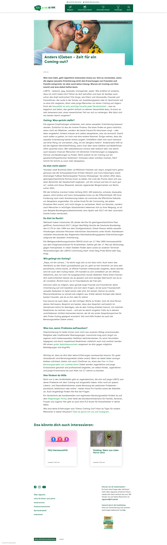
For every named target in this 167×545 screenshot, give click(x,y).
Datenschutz (39, 503)
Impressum (38, 514)
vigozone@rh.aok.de (110, 499)
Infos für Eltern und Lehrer (44, 499)
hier (124, 510)
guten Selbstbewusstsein (65, 345)
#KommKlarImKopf (103, 10)
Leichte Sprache (74, 2)
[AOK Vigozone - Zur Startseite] (45, 8)
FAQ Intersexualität (58, 450)
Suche (129, 10)
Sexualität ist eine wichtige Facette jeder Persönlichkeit (79, 107)
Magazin (70, 10)
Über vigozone (39, 495)
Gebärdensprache (92, 2)
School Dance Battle (85, 10)
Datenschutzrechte (42, 507)
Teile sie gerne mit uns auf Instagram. (91, 412)
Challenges (118, 10)
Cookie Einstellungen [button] (9, 543)
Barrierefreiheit (40, 511)
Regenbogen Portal (57, 399)
